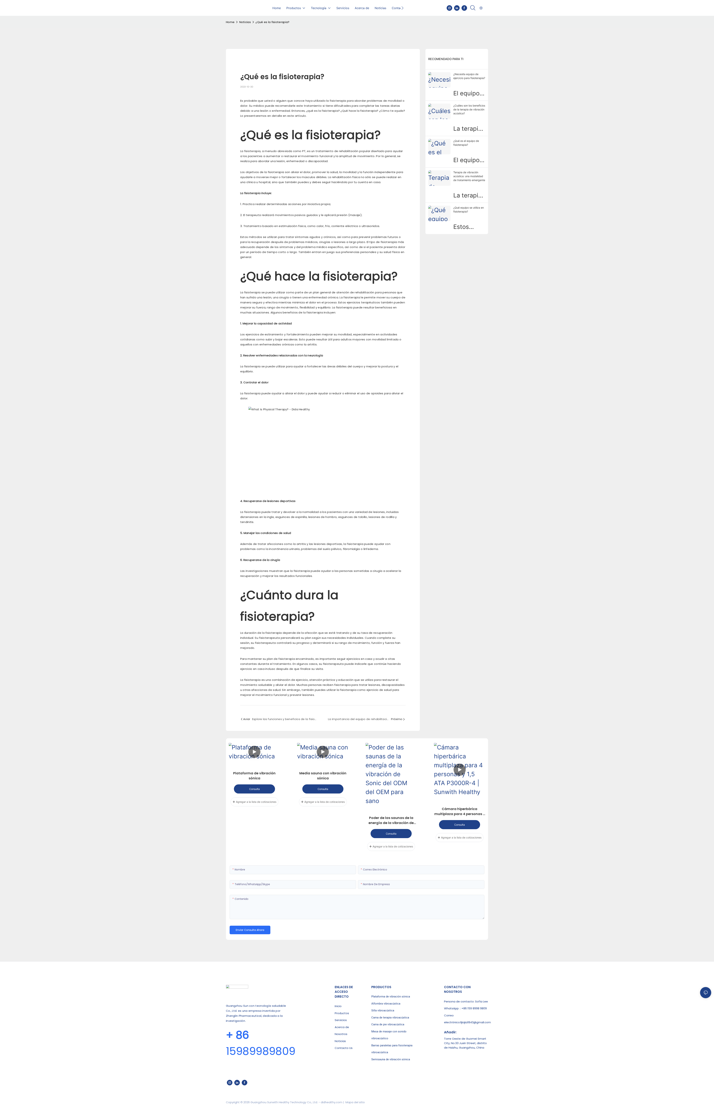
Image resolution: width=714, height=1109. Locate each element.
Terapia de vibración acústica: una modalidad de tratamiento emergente (469, 176)
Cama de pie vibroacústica (387, 1024)
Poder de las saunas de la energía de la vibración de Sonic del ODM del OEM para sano (391, 820)
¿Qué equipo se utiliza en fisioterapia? (468, 209)
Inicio (338, 1006)
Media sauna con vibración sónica (322, 775)
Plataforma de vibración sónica (254, 775)
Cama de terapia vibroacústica (390, 1017)
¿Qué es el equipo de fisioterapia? (466, 142)
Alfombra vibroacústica (385, 1004)
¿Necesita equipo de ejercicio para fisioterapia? (469, 76)
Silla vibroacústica (382, 1010)
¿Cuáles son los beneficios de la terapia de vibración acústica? (469, 109)
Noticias (245, 22)
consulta (254, 789)
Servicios (341, 1020)
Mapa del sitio (355, 1102)
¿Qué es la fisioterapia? (272, 22)
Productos (342, 1013)
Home (230, 22)
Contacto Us (344, 1048)
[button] (402, 8)
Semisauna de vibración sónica (390, 1059)
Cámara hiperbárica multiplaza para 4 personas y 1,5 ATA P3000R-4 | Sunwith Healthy (459, 811)
